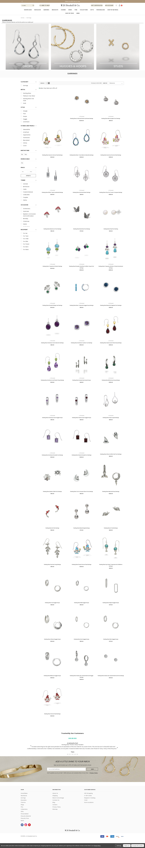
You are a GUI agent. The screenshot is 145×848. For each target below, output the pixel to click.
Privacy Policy (97, 845)
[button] (104, 408)
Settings (119, 845)
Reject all (126, 845)
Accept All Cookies (137, 845)
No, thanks (87, 431)
